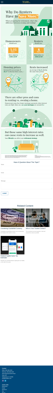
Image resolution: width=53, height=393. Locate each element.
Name (2, 164)
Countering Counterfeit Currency (11, 228)
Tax (3, 391)
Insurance (4, 389)
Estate (3, 388)
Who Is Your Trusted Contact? (36, 228)
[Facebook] (3, 381)
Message (3, 180)
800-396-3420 (8, 370)
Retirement (4, 386)
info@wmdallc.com (6, 378)
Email (2, 172)
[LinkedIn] (5, 381)
